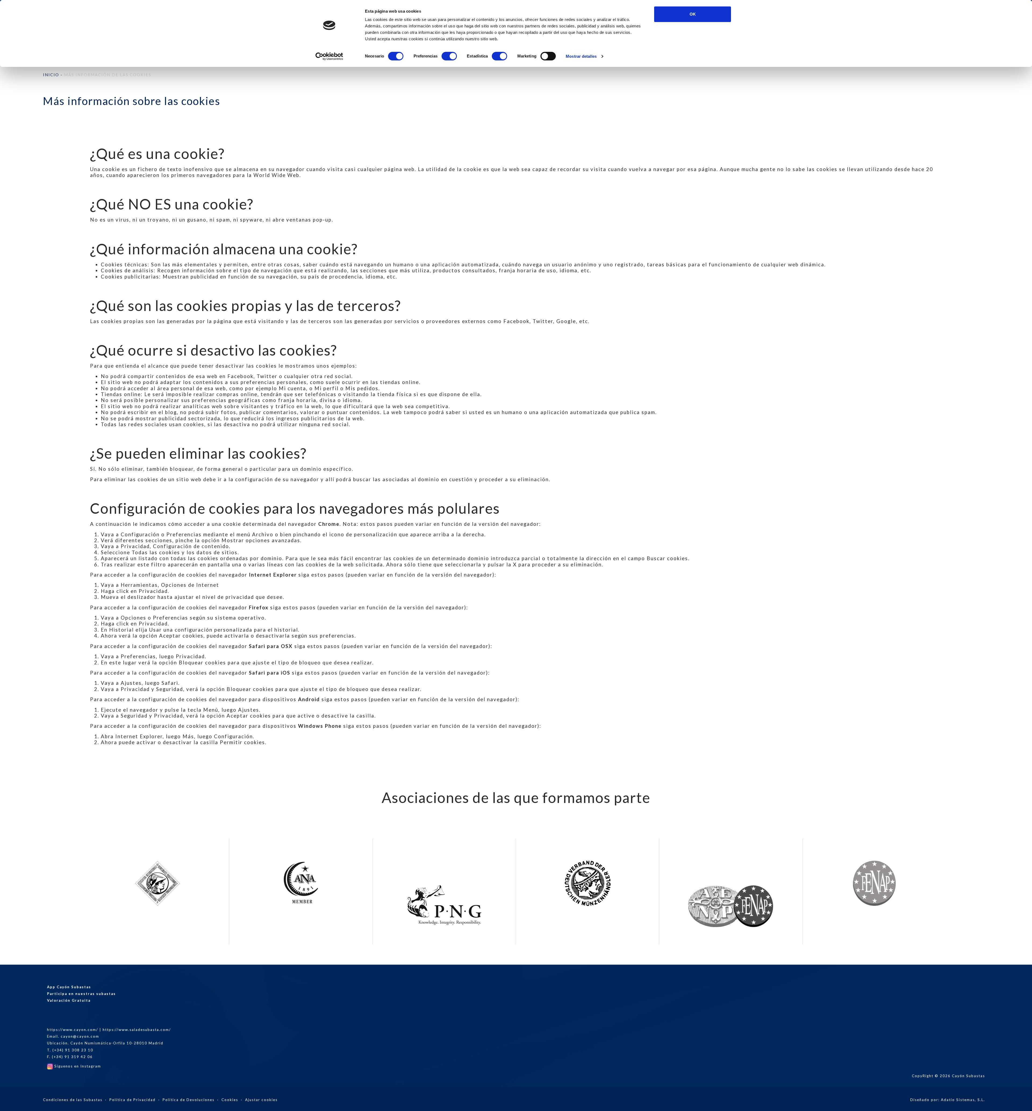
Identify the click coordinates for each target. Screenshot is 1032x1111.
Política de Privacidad (132, 1100)
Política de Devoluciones (188, 1100)
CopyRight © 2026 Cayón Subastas (948, 1076)
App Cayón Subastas (69, 987)
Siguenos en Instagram (77, 1066)
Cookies (229, 1100)
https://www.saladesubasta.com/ (137, 1029)
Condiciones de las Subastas (72, 1100)
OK (693, 14)
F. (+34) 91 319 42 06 (70, 1057)
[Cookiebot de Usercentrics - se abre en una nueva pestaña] (329, 56)
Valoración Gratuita (69, 1000)
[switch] (449, 56)
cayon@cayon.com (80, 1036)
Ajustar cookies (261, 1100)
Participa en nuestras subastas (81, 993)
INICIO (51, 75)
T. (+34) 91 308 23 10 (70, 1050)
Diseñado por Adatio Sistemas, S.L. (947, 1100)
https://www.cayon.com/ (72, 1029)
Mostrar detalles (581, 56)
